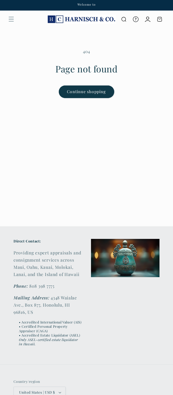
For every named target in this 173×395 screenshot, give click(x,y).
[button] (11, 19)
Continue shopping (86, 91)
